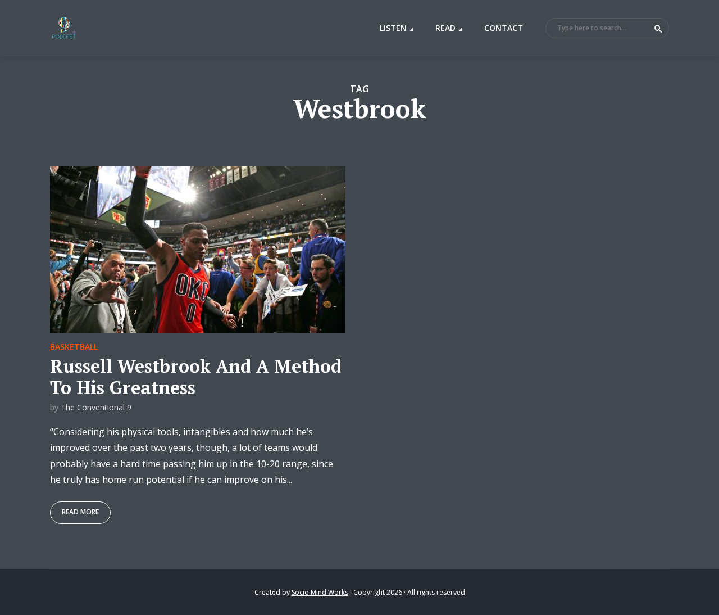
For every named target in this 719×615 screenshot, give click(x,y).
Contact (503, 27)
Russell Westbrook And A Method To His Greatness (196, 376)
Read (445, 27)
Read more (80, 512)
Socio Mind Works (320, 592)
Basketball (74, 346)
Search (658, 29)
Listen (393, 27)
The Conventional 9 (96, 407)
